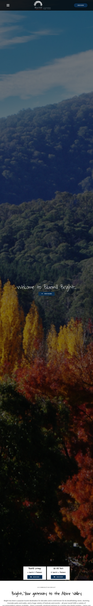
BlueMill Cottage (35, 568)
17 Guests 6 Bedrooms (58, 572)
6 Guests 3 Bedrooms (35, 572)
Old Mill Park (58, 568)
